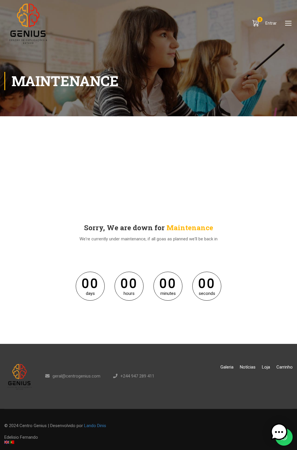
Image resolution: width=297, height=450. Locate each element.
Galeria (226, 367)
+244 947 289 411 (137, 376)
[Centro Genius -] (26, 22)
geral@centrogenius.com (76, 376)
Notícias (248, 367)
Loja (266, 367)
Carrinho (284, 367)
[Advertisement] (148, 159)
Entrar (271, 23)
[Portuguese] (12, 441)
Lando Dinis (95, 425)
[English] (7, 441)
